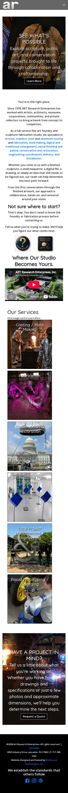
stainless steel (25, 138)
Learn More (34, 81)
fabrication (21, 142)
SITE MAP (34, 748)
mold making (37, 142)
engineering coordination (25, 154)
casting (58, 138)
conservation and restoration (38, 150)
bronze (9, 138)
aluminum (46, 138)
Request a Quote (34, 716)
